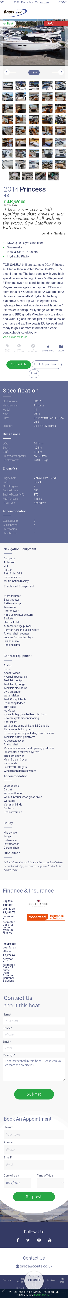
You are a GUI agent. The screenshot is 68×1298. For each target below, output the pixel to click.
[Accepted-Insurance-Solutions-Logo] (40, 916)
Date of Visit (11, 1175)
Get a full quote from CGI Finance (8, 928)
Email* (7, 1041)
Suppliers (51, 1280)
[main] (15, 13)
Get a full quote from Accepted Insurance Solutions (9, 974)
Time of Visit (45, 1175)
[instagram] (39, 1240)
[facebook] (18, 1240)
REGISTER (44, 3)
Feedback (7, 1280)
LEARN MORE (41, 1294)
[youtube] (49, 1240)
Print (34, 373)
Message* (9, 1055)
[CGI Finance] (36, 903)
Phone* (7, 1028)
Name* (7, 1014)
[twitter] (28, 1240)
